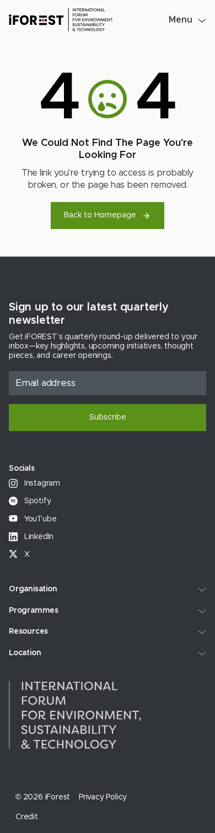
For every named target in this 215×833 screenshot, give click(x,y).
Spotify (36, 501)
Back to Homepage (100, 215)
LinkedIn (37, 537)
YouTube (39, 519)
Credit (26, 817)
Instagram (41, 483)
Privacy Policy (103, 797)
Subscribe (107, 417)
